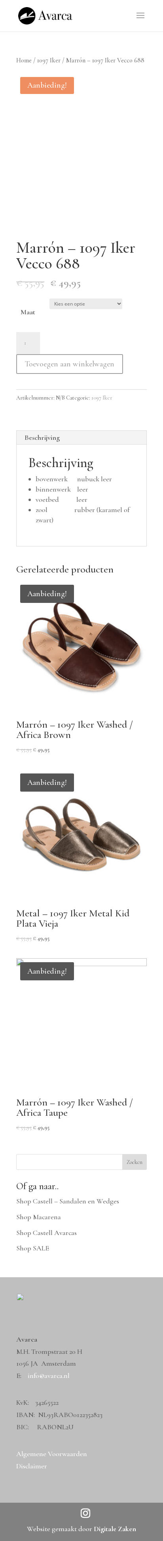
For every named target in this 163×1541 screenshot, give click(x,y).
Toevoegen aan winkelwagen (69, 364)
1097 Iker (49, 60)
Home (24, 60)
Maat (28, 312)
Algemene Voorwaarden (51, 1453)
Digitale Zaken (115, 1528)
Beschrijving (42, 437)
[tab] (81, 438)
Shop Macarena (38, 1217)
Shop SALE (32, 1248)
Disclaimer (31, 1466)
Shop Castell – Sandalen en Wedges (67, 1201)
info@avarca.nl (49, 1375)
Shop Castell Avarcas (46, 1232)
